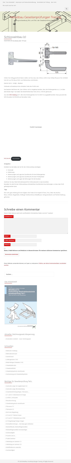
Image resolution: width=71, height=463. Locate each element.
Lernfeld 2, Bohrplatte (12, 398)
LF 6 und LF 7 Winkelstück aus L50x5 (15, 418)
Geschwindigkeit (10, 450)
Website (7, 245)
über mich (53, 2)
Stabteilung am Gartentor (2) (14, 445)
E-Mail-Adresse (10, 240)
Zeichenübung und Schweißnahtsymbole (16, 374)
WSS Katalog (13, 95)
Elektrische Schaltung (11, 351)
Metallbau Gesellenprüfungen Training (35, 17)
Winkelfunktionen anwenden (13, 447)
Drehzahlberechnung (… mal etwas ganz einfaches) (19, 424)
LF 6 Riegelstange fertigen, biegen (15, 421)
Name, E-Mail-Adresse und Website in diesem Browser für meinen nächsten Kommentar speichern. (35, 251)
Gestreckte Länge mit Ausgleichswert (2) (16, 386)
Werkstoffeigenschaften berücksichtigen (16, 430)
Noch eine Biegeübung (12, 412)
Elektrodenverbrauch (11, 354)
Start (4, 2)
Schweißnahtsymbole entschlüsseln (15, 371)
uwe (25, 41)
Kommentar (9, 216)
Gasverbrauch (9, 357)
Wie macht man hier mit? (9, 6)
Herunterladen (16, 159)
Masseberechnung (11, 401)
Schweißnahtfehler (11, 368)
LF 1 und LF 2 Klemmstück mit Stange (16, 395)
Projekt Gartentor (10, 439)
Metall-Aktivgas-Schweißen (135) (14, 363)
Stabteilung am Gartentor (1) (14, 442)
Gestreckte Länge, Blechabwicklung (15, 389)
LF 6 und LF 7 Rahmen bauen (13, 415)
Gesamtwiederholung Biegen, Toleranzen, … (17, 392)
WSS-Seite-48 (7, 159)
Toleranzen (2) (10, 409)
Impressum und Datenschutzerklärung (26, 2)
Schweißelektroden (11, 366)
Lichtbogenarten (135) (12, 360)
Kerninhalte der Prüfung (43, 2)
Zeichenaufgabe (10, 433)
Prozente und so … (11, 436)
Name (7, 236)
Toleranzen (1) (10, 407)
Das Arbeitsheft (10, 2)
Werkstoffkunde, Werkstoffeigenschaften (16, 427)
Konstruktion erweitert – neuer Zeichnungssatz (18, 339)
